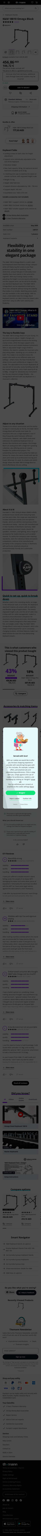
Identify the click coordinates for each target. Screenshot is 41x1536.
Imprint (15, 804)
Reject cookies (14, 798)
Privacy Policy (24, 804)
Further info (27, 798)
